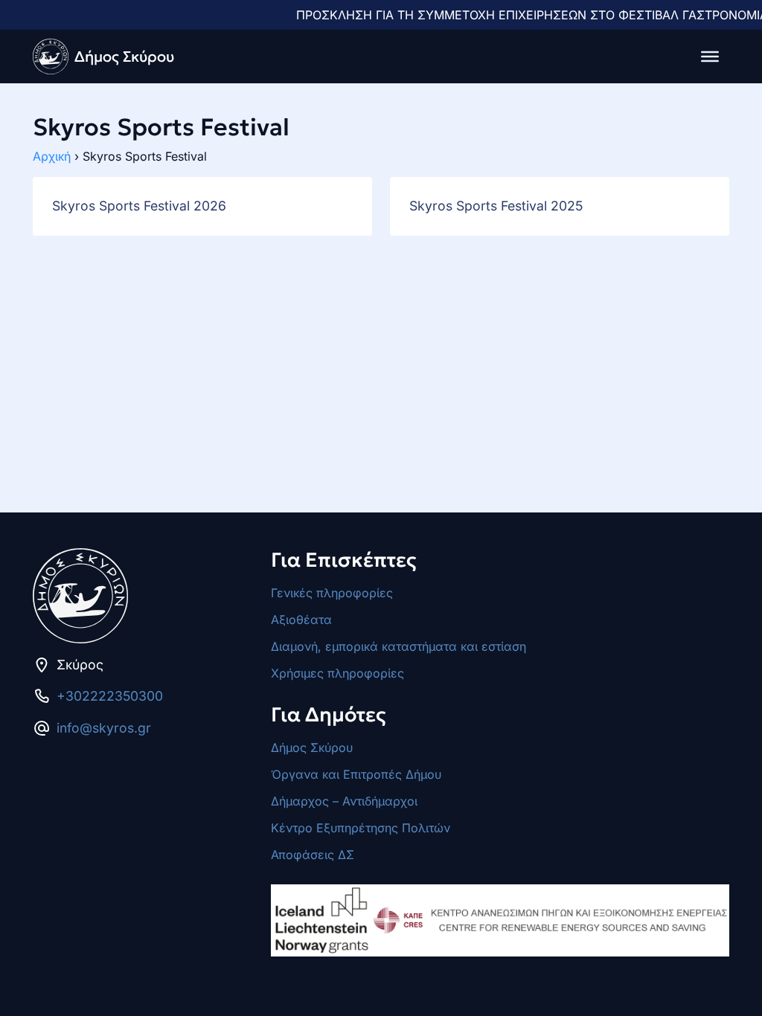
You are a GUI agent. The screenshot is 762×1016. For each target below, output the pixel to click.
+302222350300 (110, 696)
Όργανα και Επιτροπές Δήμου (356, 774)
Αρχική (52, 156)
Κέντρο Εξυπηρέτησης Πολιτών (360, 827)
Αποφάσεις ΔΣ (312, 854)
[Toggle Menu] (710, 56)
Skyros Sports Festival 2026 (139, 205)
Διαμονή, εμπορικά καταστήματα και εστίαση (398, 646)
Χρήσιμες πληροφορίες (337, 673)
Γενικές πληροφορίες (332, 592)
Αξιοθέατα (301, 619)
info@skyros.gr (104, 728)
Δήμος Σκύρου (312, 747)
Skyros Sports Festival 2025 (496, 205)
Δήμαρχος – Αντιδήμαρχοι (344, 801)
